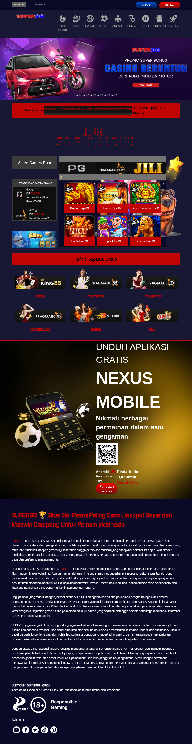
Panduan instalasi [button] (107, 489)
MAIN (79, 198)
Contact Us (39, 4)
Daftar (169, 5)
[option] (77, 95)
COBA (79, 188)
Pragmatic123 (40, 329)
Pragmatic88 (96, 296)
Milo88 (96, 329)
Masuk (146, 5)
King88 (40, 296)
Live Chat (19, 4)
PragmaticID (152, 296)
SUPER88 (18, 541)
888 (152, 329)
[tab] (77, 168)
